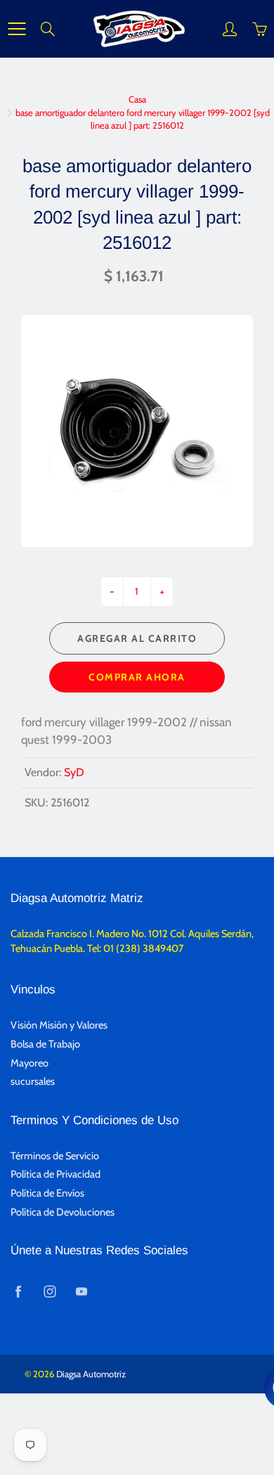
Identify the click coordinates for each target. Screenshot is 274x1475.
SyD (74, 772)
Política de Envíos (47, 1193)
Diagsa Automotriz (91, 1373)
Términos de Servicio (55, 1155)
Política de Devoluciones (63, 1212)
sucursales (33, 1081)
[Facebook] (18, 1291)
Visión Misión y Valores (59, 1025)
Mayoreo (29, 1063)
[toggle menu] (16, 28)
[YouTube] (81, 1291)
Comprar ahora (137, 677)
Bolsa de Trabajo (45, 1044)
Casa (137, 99)
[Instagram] (49, 1291)
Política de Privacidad (55, 1174)
